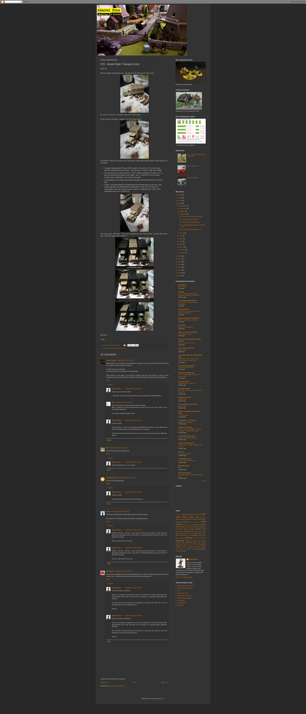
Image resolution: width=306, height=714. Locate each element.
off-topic (189, 538)
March (182, 247)
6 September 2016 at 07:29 (124, 402)
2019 (180, 195)
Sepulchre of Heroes (185, 427)
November (183, 208)
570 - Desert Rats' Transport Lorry (190, 229)
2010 (180, 270)
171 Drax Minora (192, 178)
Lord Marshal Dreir (183, 415)
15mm (198, 514)
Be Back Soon (182, 399)
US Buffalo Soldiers (200, 547)
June (181, 239)
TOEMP (178, 547)
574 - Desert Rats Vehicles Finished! (191, 216)
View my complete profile (184, 577)
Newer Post (105, 682)
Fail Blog (180, 605)
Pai (179, 590)
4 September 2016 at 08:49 (118, 448)
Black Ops (191, 522)
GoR (196, 531)
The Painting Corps (184, 459)
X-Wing (183, 551)
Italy (185, 533)
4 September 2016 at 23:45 (133, 588)
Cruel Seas (188, 527)
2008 (180, 276)
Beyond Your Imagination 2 (186, 327)
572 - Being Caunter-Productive (189, 222)
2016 (180, 203)
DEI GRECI (182, 325)
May (181, 241)
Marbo (177, 535)
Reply (108, 380)
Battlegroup (179, 522)
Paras (187, 543)
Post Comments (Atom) (116, 686)
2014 (180, 259)
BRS (184, 524)
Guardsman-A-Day (184, 397)
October (182, 211)
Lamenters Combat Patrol (185, 367)
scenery (178, 545)
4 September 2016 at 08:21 (125, 360)
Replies (110, 384)
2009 (180, 273)
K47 (188, 533)
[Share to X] (133, 345)
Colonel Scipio (111, 360)
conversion (180, 527)
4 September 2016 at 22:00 (133, 462)
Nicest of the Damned (184, 588)
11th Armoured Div (189, 514)
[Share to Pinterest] (137, 345)
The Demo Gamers (184, 473)
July (181, 236)
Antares (178, 519)
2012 (180, 264)
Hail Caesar (202, 531)
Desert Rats (116, 348)
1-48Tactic (178, 514)
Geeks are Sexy (183, 593)
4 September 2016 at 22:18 (133, 492)
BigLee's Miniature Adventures (188, 318)
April (181, 244)
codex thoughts (200, 525)
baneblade (202, 519)
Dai (113, 402)
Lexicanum (181, 600)
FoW (204, 529)
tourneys (184, 547)
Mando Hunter (182, 406)
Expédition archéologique (185, 422)
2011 (180, 267)
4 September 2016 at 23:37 (123, 571)
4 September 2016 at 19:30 (126, 478)
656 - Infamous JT (193, 166)
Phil (107, 448)
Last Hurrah (194, 533)
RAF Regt (193, 543)
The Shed (202, 545)
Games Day (179, 531)
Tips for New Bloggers (185, 598)
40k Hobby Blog (183, 466)
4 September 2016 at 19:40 (120, 511)
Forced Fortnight (195, 529)
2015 (180, 256)
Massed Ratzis (182, 286)
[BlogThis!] (131, 345)
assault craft (190, 519)
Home (135, 682)
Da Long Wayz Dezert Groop (187, 404)
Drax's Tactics (183, 529)
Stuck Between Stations (186, 366)
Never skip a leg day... (184, 453)
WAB (177, 549)
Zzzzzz (108, 511)
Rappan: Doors (182, 350)
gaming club (189, 531)
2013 (180, 262)
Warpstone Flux (183, 309)
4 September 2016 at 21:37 (133, 389)
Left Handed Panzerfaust (186, 436)
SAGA (204, 543)
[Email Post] (124, 345)
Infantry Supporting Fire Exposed (187, 320)
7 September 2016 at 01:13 (133, 420)
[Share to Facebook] (135, 345)
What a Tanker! (185, 549)
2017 (180, 200)
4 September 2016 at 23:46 (133, 615)
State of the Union (193, 545)
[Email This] (128, 345)
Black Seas (198, 522)
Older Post (164, 682)
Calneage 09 (189, 524)
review (199, 543)
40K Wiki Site (182, 603)
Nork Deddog (180, 538)
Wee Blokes (182, 285)
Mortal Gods (202, 535)
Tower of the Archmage (186, 348)
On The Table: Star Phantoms (186, 460)
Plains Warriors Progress (185, 334)
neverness (109, 571)
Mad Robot (202, 533)
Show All (203, 480)
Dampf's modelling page (186, 373)
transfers (190, 547)
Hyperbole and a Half (184, 595)
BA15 (196, 519)
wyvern (178, 551)
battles (185, 522)
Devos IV (181, 452)
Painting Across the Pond (196, 541)
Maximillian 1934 (185, 535)
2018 (180, 198)
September (183, 214)
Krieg (179, 467)
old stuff (196, 538)
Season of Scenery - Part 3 (186, 343)
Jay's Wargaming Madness (187, 300)
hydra (182, 533)
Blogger (161, 698)
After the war (201, 517)
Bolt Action (109, 348)
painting (122, 348)
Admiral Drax (116, 389)
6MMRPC (191, 517)
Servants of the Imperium (186, 586)
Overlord (203, 538)
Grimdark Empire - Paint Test (186, 383)
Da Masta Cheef (111, 478)
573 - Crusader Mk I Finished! (188, 219)
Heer (177, 533)
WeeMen (181, 292)
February (183, 250)
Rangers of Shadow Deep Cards (187, 438)
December (183, 206)
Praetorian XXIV (183, 381)
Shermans (184, 545)
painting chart (180, 543)
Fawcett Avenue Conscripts (187, 332)
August (182, 233)
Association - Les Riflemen (187, 420)
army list (183, 519)
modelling (193, 535)
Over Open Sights (184, 388)
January (182, 252)
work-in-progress (199, 549)
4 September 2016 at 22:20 (133, 530)
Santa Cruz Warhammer (186, 443)
